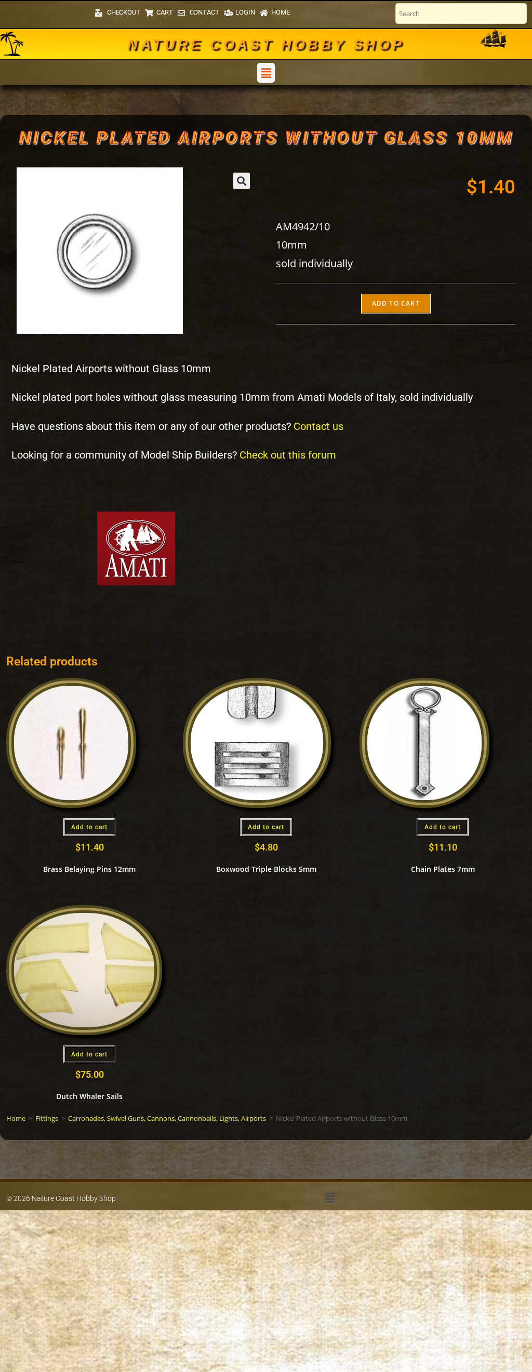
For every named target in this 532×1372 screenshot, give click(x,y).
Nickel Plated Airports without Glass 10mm (266, 137)
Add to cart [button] (89, 827)
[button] (266, 73)
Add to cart (396, 303)
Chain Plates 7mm (443, 869)
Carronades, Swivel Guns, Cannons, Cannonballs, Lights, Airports (167, 1118)
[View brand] (136, 547)
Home (15, 1118)
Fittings (46, 1118)
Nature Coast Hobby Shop (265, 45)
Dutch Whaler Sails (89, 1096)
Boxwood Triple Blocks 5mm (266, 869)
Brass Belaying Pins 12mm (89, 869)
